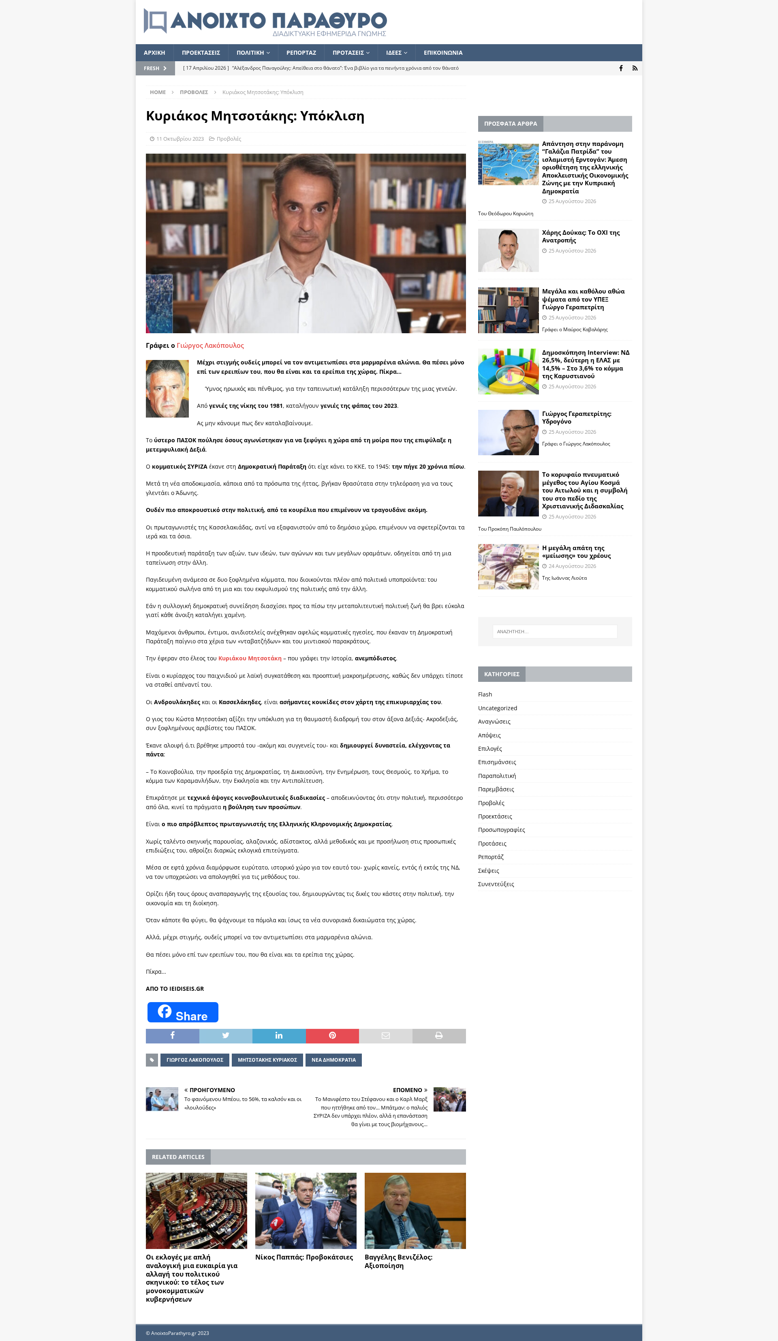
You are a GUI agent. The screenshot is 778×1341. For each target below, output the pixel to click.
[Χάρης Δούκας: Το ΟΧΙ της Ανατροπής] (508, 250)
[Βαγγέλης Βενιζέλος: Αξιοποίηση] (415, 1211)
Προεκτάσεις (495, 816)
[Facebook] (621, 68)
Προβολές (229, 138)
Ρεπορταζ (301, 52)
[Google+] (635, 68)
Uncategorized (497, 708)
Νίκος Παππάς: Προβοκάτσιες (304, 1257)
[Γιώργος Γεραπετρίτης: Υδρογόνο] (508, 433)
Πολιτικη (250, 52)
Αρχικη (154, 52)
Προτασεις (348, 52)
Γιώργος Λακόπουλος (210, 345)
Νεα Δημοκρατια (334, 1059)
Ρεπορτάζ (491, 857)
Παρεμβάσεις (496, 789)
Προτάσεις (492, 843)
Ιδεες (394, 52)
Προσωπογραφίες (501, 829)
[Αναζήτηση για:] (555, 631)
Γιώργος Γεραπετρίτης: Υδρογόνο (576, 417)
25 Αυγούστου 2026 (572, 201)
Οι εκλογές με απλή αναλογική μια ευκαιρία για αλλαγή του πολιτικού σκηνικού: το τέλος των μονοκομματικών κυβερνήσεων (191, 1278)
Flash (485, 694)
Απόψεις (489, 735)
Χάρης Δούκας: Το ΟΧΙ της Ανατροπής (581, 236)
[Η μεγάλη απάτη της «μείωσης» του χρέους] (508, 567)
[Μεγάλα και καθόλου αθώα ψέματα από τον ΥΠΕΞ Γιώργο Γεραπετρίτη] (508, 310)
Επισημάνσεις (497, 762)
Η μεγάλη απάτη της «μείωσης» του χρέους (576, 552)
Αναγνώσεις (494, 721)
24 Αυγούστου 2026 (572, 566)
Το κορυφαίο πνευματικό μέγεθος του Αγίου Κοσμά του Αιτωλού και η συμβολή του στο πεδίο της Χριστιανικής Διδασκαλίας (585, 490)
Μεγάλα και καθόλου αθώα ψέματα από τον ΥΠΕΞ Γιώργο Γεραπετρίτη (583, 299)
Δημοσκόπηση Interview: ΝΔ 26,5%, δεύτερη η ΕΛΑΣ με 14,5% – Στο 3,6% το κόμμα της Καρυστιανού (586, 364)
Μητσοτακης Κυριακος (267, 1059)
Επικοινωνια (443, 52)
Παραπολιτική (497, 776)
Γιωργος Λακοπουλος (195, 1059)
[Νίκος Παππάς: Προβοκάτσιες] (306, 1211)
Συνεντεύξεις (496, 884)
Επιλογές (490, 748)
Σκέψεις (488, 870)
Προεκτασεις (201, 52)
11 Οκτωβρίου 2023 (180, 138)
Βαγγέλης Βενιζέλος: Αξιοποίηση (399, 1261)
